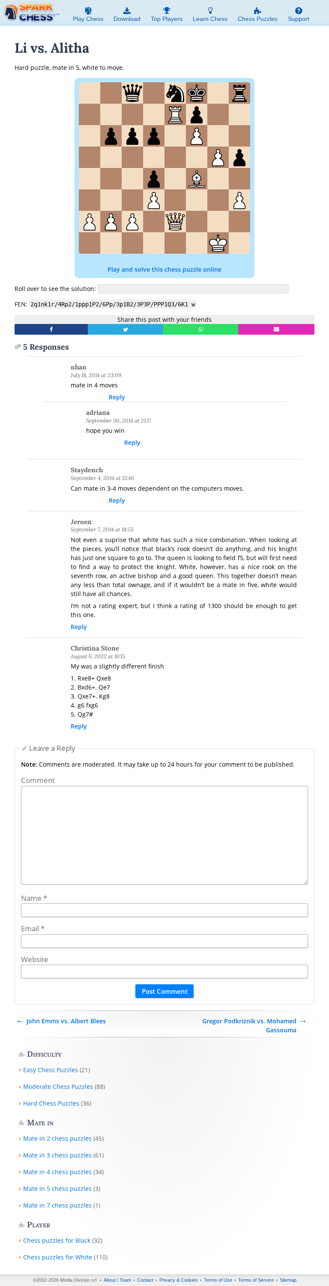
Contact (145, 1280)
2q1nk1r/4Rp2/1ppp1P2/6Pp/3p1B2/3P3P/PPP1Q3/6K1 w (112, 304)
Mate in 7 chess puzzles (57, 1205)
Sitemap (288, 1280)
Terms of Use (218, 1280)
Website (34, 959)
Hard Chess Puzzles (51, 1103)
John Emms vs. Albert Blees (66, 1021)
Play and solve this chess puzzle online (164, 269)
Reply (117, 397)
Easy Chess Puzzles (50, 1070)
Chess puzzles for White (57, 1257)
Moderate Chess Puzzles (58, 1086)
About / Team (117, 1280)
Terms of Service (256, 1280)
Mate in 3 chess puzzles (57, 1155)
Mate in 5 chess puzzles (57, 1188)
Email (33, 928)
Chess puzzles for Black (56, 1240)
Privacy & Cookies (178, 1280)
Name (34, 898)
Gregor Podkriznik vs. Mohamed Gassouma (249, 1025)
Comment (38, 780)
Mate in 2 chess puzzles (57, 1138)
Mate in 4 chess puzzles (57, 1172)
